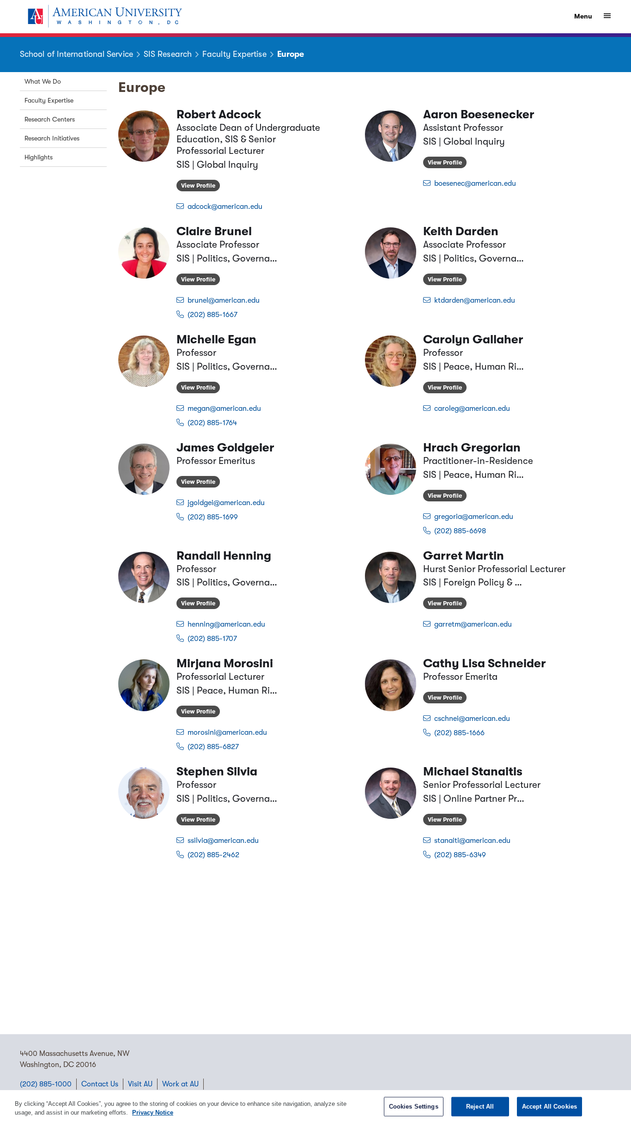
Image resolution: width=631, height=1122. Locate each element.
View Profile (198, 185)
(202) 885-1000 (46, 1084)
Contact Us (99, 1084)
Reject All (480, 1106)
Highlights (38, 157)
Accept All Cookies (549, 1106)
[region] (315, 1106)
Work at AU (180, 1084)
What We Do (42, 81)
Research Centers (49, 119)
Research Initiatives (51, 138)
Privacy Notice (152, 1112)
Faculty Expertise (48, 100)
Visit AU (140, 1084)
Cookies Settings (413, 1106)
